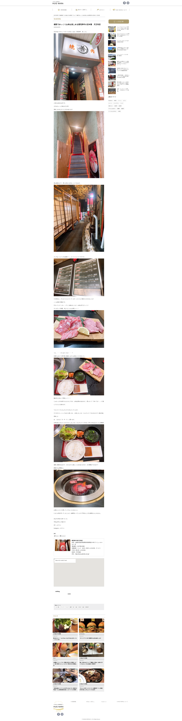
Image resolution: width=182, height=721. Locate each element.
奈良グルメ (111, 105)
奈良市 (116, 105)
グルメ (54, 658)
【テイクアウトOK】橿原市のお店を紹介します (90, 638)
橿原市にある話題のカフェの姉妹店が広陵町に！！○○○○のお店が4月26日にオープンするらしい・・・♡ (123, 63)
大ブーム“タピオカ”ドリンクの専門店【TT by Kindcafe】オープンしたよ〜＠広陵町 (123, 35)
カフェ (124, 100)
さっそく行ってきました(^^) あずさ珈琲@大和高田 (123, 41)
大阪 (76, 607)
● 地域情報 (73, 701)
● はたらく (104, 701)
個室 (71, 607)
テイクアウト (116, 103)
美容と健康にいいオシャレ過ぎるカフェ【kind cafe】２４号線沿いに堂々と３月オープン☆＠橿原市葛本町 (123, 84)
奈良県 (120, 105)
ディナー (62, 607)
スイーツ (110, 103)
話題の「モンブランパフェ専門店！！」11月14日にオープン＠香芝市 (123, 90)
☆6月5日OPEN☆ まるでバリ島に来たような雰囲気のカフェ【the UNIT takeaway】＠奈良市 (123, 48)
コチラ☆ (59, 525)
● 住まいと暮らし (90, 701)
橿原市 (122, 108)
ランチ (67, 607)
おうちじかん (82, 633)
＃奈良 (119, 111)
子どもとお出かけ (112, 108)
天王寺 (79, 607)
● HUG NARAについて (122, 701)
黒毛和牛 (87, 607)
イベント (119, 100)
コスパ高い (57, 607)
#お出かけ (110, 100)
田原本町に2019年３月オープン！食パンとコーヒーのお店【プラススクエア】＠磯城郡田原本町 (123, 69)
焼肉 (83, 607)
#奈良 (115, 100)
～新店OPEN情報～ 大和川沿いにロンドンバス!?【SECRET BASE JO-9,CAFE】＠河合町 (123, 76)
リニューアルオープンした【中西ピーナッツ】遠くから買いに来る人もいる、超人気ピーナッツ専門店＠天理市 (123, 29)
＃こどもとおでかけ (112, 111)
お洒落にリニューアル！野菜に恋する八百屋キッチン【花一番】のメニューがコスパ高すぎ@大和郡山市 (64, 664)
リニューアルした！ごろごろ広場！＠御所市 (122, 55)
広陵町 (118, 108)
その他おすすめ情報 (57, 633)
